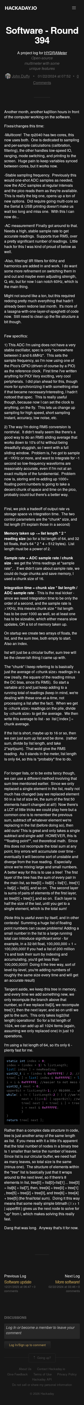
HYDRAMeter (55, 52)
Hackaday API (42, 1379)
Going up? (43, 1357)
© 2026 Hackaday (42, 1393)
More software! (67, 1282)
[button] (74, 8)
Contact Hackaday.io (51, 1369)
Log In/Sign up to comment (27, 1345)
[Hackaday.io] (21, 8)
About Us (25, 1369)
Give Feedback (17, 1374)
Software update (17, 1282)
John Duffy (21, 76)
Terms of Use (42, 1374)
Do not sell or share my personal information (42, 1385)
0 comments (73, 1288)
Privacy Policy (67, 1374)
